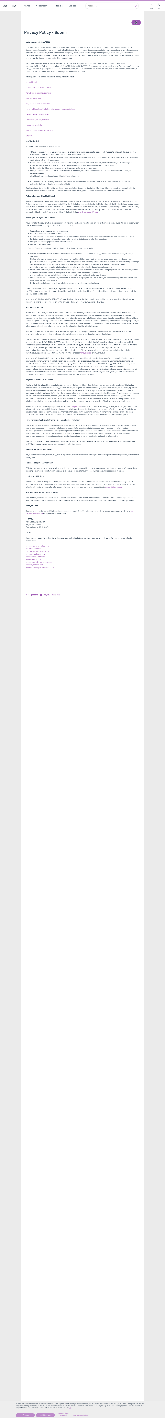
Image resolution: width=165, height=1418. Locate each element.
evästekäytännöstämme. (88, 212)
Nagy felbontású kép (51, 595)
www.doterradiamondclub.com (39, 562)
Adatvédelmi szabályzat (80, 1415)
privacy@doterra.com (114, 487)
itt (70, 1408)
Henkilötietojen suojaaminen (37, 114)
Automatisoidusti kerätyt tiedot (38, 88)
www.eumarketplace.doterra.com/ (40, 567)
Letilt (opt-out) (45, 1415)
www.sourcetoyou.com (36, 554)
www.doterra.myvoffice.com (38, 546)
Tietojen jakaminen (33, 98)
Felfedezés (58, 6)
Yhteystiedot (31, 136)
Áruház (27, 6)
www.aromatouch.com (35, 557)
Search (135, 6)
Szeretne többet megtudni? (63, 1414)
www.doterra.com (33, 559)
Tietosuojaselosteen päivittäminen (40, 130)
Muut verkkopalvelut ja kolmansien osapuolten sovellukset (50, 109)
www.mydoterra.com (34, 565)
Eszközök (73, 6)
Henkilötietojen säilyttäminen (37, 120)
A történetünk (42, 6)
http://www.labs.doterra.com (38, 551)
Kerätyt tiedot (31, 82)
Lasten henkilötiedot (34, 125)
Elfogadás (25, 1415)
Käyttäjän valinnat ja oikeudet (38, 104)
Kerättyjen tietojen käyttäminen (38, 93)
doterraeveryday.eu (34, 549)
